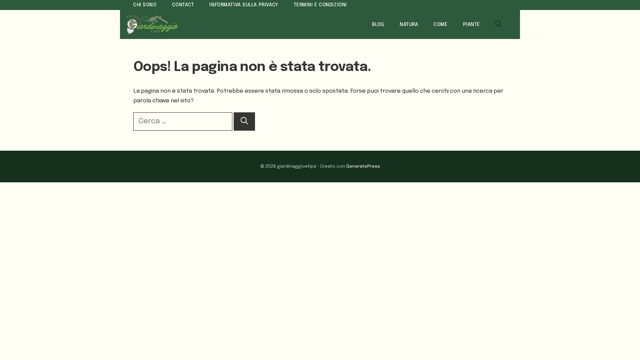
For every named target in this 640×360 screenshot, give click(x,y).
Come (440, 24)
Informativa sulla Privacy (243, 5)
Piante (471, 24)
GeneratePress (363, 166)
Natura (409, 24)
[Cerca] (244, 121)
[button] (498, 25)
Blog (378, 24)
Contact (183, 5)
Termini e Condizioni (320, 5)
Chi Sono (145, 5)
